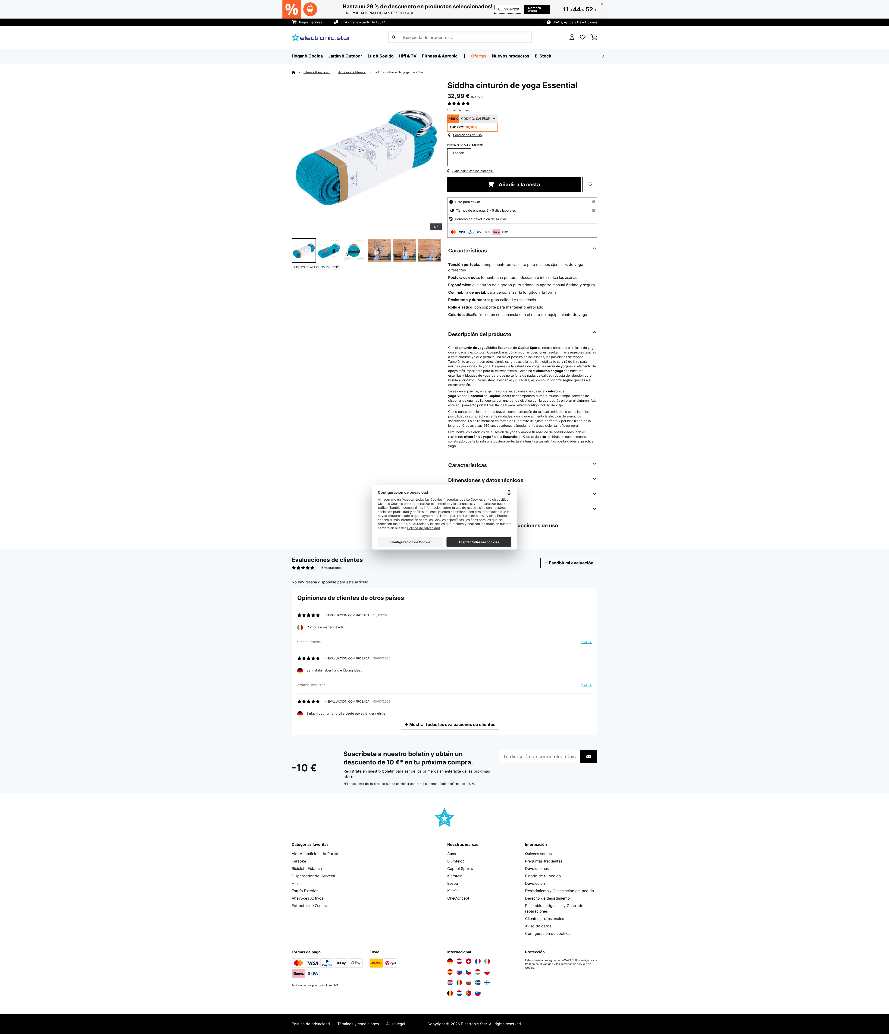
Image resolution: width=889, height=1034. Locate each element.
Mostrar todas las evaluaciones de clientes (451, 724)
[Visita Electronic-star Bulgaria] (468, 982)
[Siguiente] (603, 56)
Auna (451, 853)
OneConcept (458, 898)
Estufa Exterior (305, 890)
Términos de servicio (573, 964)
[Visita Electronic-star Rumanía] (459, 982)
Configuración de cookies (547, 933)
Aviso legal (395, 1023)
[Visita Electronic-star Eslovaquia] (459, 972)
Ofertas (478, 56)
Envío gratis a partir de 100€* (363, 22)
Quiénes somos (538, 853)
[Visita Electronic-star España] (450, 972)
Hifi (295, 883)
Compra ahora (534, 9)
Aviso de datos (538, 926)
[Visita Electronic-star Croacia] (450, 982)
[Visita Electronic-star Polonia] (487, 972)
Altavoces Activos (307, 898)
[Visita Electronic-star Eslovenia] (478, 993)
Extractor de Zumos (309, 905)
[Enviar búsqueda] (394, 37)
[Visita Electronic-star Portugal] (468, 993)
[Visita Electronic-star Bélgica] (450, 993)
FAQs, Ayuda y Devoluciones (575, 22)
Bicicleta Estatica (307, 868)
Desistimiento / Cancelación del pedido (559, 890)
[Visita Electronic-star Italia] (487, 961)
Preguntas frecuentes (543, 861)
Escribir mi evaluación (570, 562)
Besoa (452, 883)
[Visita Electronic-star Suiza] (468, 961)
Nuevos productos (510, 56)
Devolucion (535, 883)
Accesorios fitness (352, 72)
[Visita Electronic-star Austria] (459, 961)
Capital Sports (460, 868)
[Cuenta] (572, 37)
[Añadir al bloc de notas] (589, 184)
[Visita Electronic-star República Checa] (468, 972)
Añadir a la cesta (519, 184)
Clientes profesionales (544, 918)
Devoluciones (537, 868)
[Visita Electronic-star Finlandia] (487, 982)
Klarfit (452, 890)
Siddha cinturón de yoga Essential (398, 72)
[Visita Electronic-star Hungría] (478, 972)
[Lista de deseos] (582, 37)
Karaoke (299, 861)
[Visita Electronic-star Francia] (478, 961)
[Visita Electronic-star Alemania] (450, 961)
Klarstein (454, 876)
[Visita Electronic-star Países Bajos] (459, 993)
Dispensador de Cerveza (313, 876)
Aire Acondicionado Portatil (316, 853)
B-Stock (543, 56)
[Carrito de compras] (594, 37)
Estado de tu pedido (543, 876)
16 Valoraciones (458, 110)
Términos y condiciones (358, 1023)
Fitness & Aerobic (317, 72)
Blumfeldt (455, 861)
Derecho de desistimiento (547, 898)
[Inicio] (298, 72)
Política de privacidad (539, 964)
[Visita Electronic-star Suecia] (478, 982)
